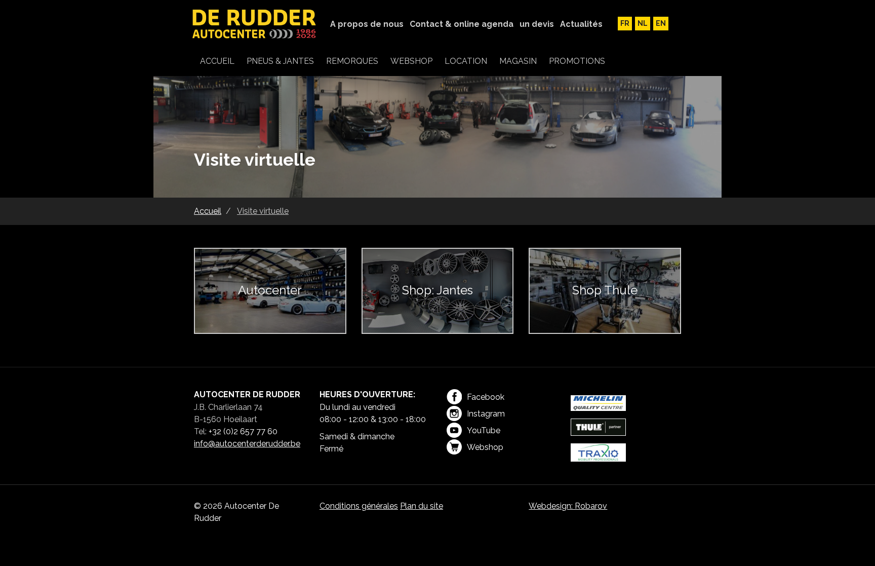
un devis (537, 24)
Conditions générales (359, 506)
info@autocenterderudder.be (247, 443)
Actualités (581, 24)
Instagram (486, 414)
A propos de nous (367, 24)
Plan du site (421, 506)
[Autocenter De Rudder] (254, 25)
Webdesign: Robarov (568, 506)
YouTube (483, 430)
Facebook (485, 397)
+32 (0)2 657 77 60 (243, 431)
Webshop (485, 447)
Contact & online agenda (461, 24)
